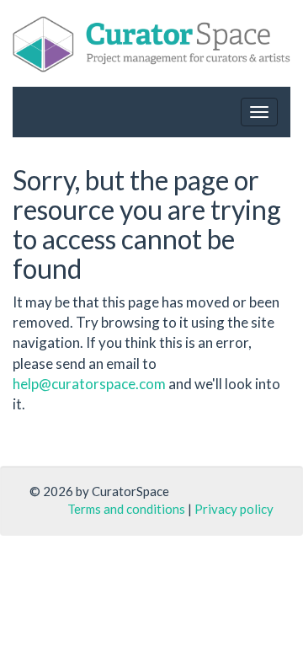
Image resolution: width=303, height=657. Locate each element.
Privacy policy (234, 508)
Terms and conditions (126, 508)
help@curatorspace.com (89, 384)
